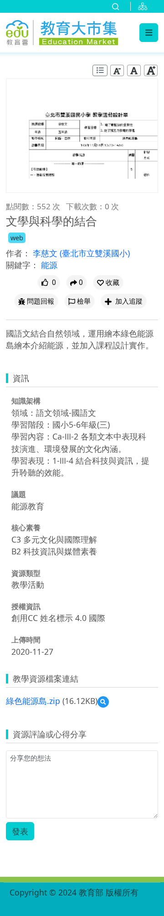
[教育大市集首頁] (62, 31)
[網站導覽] (144, 6)
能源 (49, 264)
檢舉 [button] (84, 301)
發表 (20, 831)
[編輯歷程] (100, 70)
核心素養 (26, 528)
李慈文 (46, 253)
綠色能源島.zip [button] (33, 700)
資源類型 (26, 573)
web (16, 237)
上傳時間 (26, 640)
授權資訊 (26, 606)
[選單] (148, 32)
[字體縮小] (117, 70)
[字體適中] (134, 70)
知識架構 (26, 401)
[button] (108, 282)
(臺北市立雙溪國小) (95, 253)
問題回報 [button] (40, 301)
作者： (18, 253)
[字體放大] (151, 70)
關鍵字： (22, 264)
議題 (18, 494)
